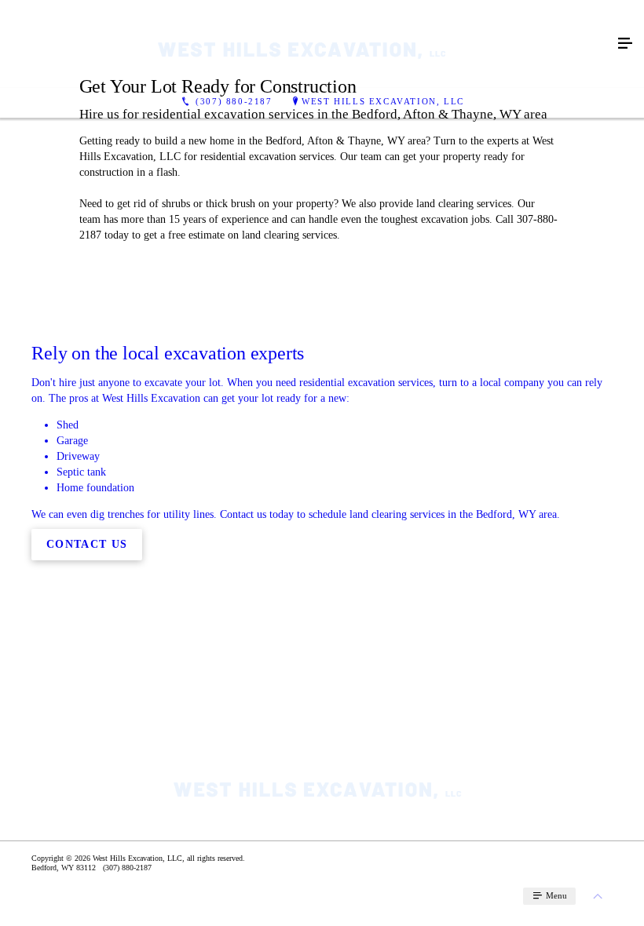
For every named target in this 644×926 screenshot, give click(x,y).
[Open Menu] (625, 44)
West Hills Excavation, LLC (383, 101)
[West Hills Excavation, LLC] (306, 44)
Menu (555, 895)
